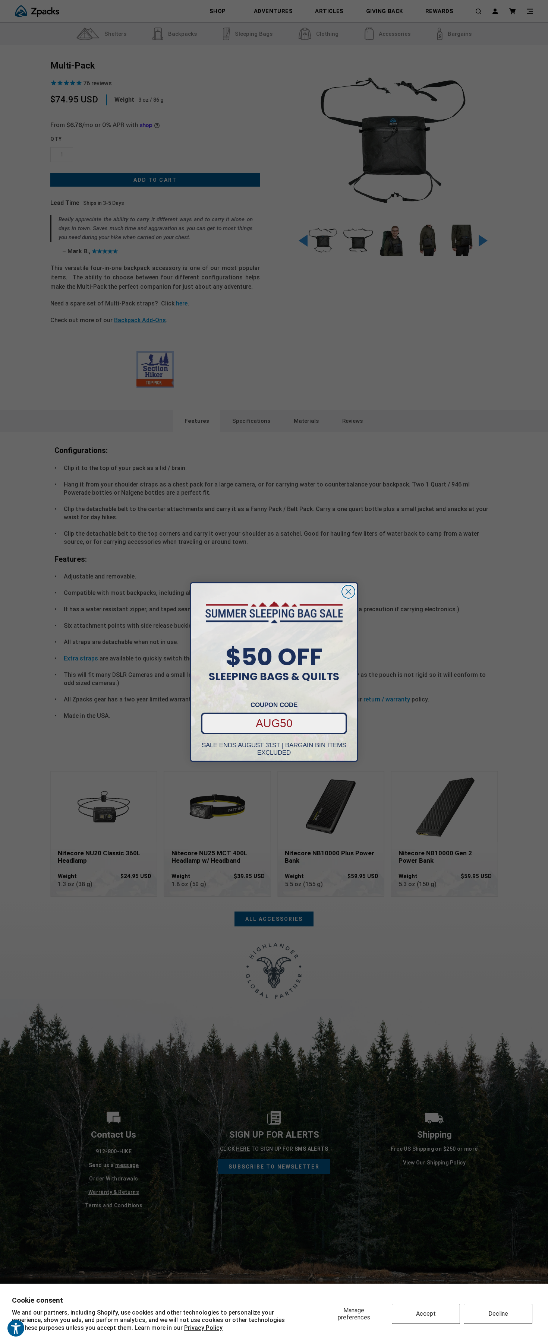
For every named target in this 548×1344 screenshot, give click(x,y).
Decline (498, 1313)
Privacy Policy (203, 1327)
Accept (426, 1313)
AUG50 (274, 723)
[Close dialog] (348, 591)
